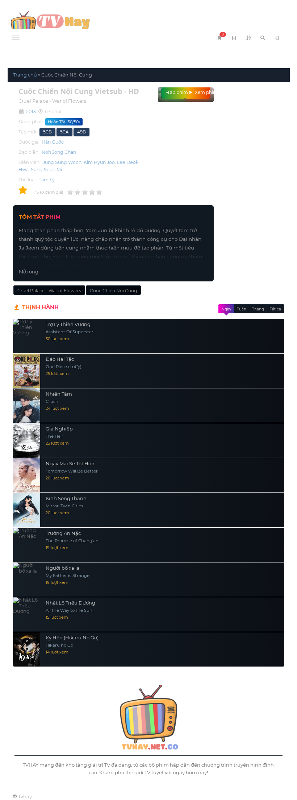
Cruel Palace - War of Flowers (49, 290)
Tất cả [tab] (275, 309)
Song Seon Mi (46, 169)
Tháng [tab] (258, 309)
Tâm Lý (47, 179)
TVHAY (78, 23)
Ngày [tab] (226, 309)
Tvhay (25, 796)
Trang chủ (25, 75)
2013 (31, 111)
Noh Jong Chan (59, 152)
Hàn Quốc (53, 142)
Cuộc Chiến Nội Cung (113, 290)
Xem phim (202, 92)
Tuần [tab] (241, 309)
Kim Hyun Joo (99, 162)
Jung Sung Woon (62, 162)
